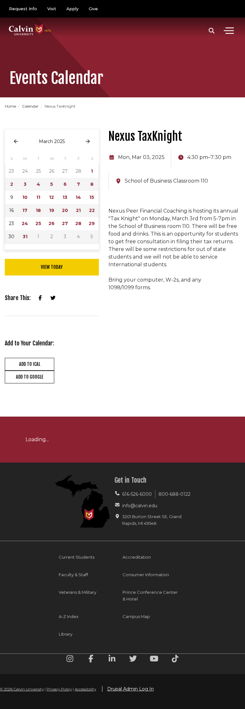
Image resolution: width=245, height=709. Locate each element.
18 (38, 210)
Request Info (23, 8)
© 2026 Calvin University (22, 689)
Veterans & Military (77, 592)
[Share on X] (53, 298)
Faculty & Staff (73, 574)
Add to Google (29, 377)
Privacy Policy (59, 689)
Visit (51, 8)
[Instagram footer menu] (70, 660)
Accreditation (136, 557)
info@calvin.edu (139, 506)
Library (65, 634)
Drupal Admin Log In (130, 689)
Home (11, 106)
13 (65, 197)
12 (51, 197)
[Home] (30, 23)
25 (38, 223)
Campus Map (136, 616)
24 (25, 223)
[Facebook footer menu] (91, 660)
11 (38, 197)
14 (78, 197)
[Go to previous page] (16, 141)
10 (24, 197)
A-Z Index (68, 616)
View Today (52, 267)
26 (51, 223)
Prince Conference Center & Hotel (150, 595)
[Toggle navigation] (229, 31)
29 (92, 223)
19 (51, 210)
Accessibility (85, 689)
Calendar (31, 106)
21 (78, 210)
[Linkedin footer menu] (112, 660)
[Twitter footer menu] (133, 660)
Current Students (76, 557)
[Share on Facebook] (40, 298)
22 (92, 210)
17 (24, 210)
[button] (211, 31)
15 (91, 197)
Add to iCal (29, 364)
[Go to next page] (88, 141)
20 (65, 210)
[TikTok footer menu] (175, 660)
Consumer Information (145, 574)
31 (25, 236)
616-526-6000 (137, 494)
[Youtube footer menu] (154, 660)
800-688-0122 (174, 494)
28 (78, 223)
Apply (72, 8)
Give (93, 8)
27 (65, 223)
